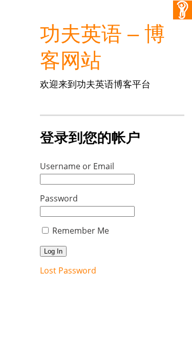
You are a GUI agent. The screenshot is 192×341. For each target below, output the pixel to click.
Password (59, 198)
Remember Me (80, 230)
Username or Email (77, 166)
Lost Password (68, 270)
